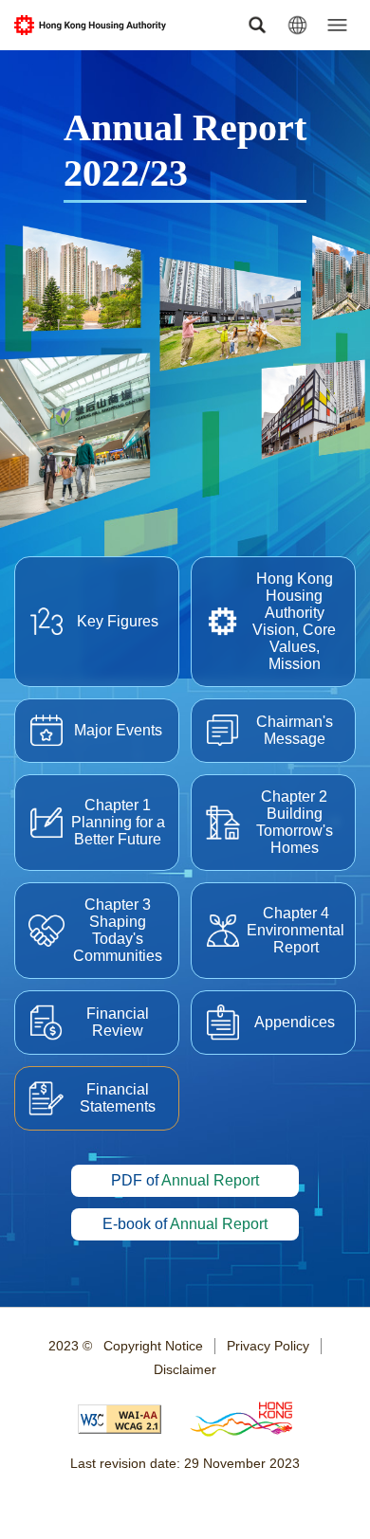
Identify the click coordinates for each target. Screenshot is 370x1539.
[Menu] (337, 25)
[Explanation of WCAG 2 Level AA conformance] (119, 1420)
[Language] (297, 25)
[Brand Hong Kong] (241, 1420)
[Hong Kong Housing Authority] (90, 25)
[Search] (257, 25)
